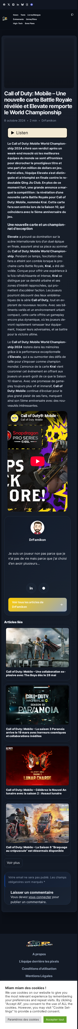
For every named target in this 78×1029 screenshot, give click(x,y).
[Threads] (27, 4)
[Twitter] (8, 4)
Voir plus (13, 863)
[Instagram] (13, 4)
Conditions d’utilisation (39, 969)
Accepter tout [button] (55, 1019)
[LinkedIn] (18, 4)
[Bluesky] (22, 4)
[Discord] (31, 4)
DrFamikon (37, 540)
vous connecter (39, 897)
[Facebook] (4, 4)
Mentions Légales (39, 976)
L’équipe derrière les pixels (39, 961)
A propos (39, 954)
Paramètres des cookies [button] (23, 1019)
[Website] (44, 588)
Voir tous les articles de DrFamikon (37, 604)
